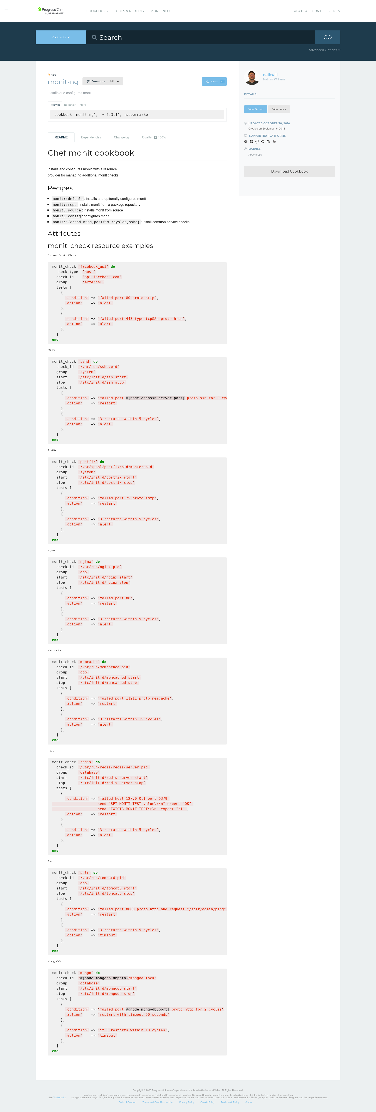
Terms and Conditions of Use (158, 1102)
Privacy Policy (186, 1102)
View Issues (279, 109)
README (61, 137)
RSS (53, 74)
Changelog (121, 137)
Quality (154, 137)
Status (248, 1102)
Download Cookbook (289, 171)
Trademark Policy (230, 1102)
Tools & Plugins (129, 11)
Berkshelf (70, 104)
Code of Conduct (127, 1102)
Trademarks (59, 1097)
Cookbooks (97, 11)
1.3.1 (100, 81)
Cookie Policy (207, 1102)
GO (328, 37)
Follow (216, 81)
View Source (255, 109)
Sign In (334, 11)
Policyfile (55, 104)
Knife (82, 104)
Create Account (306, 11)
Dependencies (91, 137)
